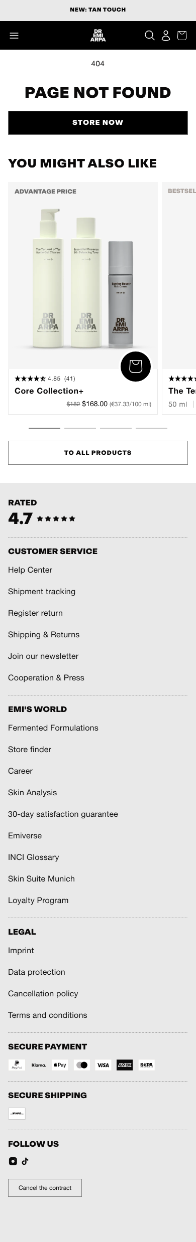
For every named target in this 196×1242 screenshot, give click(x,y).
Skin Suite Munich (41, 878)
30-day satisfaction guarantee (63, 814)
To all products (98, 453)
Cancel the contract (45, 1187)
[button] (14, 36)
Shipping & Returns (44, 634)
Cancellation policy (43, 993)
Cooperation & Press (46, 677)
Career (20, 771)
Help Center (30, 570)
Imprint (21, 950)
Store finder (29, 749)
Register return (35, 613)
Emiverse (25, 835)
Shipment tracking (41, 591)
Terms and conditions (47, 1015)
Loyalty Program (38, 900)
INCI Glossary (33, 857)
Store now (98, 122)
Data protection (36, 972)
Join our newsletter (43, 656)
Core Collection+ (49, 391)
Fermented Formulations (53, 728)
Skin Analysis (32, 792)
